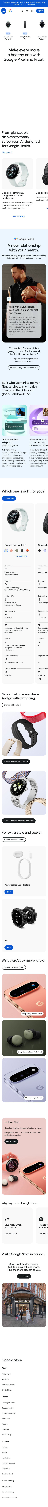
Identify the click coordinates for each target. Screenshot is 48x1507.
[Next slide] (42, 174)
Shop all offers (29, 4)
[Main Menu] (3, 11)
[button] (22, 11)
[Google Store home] (10, 11)
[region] (24, 30)
